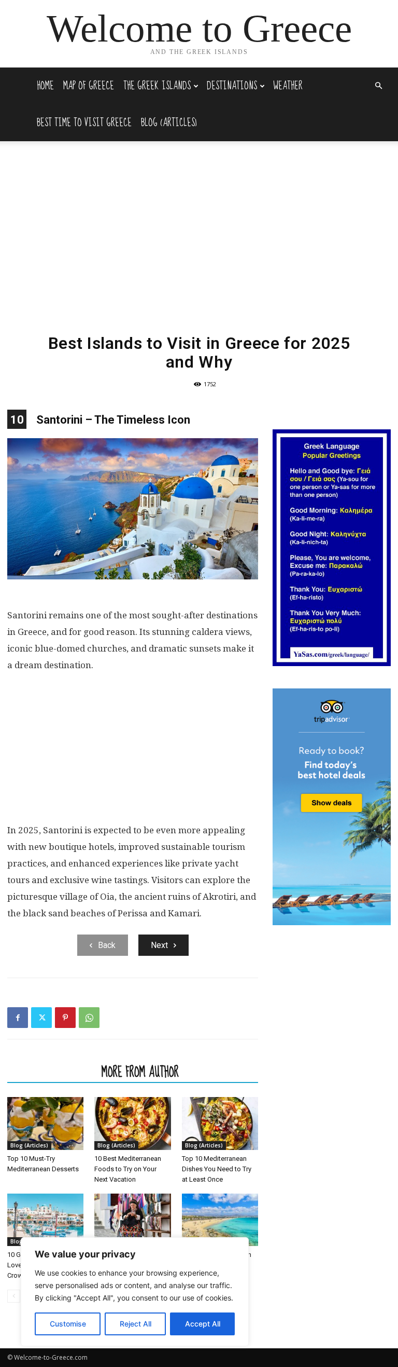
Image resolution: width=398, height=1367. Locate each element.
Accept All (202, 1323)
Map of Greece (88, 86)
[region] (135, 1291)
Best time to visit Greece (84, 122)
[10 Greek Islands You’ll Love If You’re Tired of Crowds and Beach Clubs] (45, 1220)
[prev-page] (13, 1296)
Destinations (232, 86)
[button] (378, 86)
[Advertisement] (199, 247)
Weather (288, 86)
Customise (68, 1323)
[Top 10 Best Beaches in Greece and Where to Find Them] (220, 1220)
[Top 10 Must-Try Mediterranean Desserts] (45, 1123)
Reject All (135, 1323)
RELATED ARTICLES (51, 1071)
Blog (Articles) (169, 122)
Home (45, 86)
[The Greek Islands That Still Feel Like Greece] (132, 1220)
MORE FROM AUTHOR (140, 1071)
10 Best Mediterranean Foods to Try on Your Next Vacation (127, 1169)
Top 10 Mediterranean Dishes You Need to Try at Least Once (216, 1169)
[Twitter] (41, 1017)
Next (159, 945)
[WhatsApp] (89, 1017)
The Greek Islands (157, 86)
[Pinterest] (65, 1017)
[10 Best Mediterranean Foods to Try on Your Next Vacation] (132, 1123)
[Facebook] (17, 1017)
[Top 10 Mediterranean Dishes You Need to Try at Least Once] (220, 1123)
